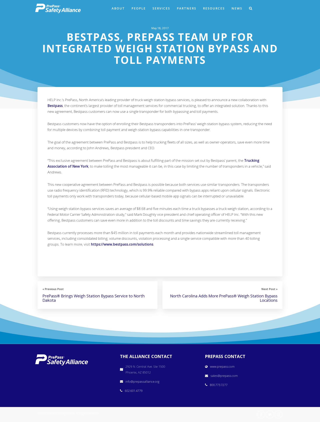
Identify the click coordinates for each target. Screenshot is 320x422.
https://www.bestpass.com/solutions (122, 244)
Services (161, 8)
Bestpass (55, 105)
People (139, 8)
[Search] (251, 8)
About (118, 8)
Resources (214, 8)
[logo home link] (58, 8)
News (237, 8)
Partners (186, 8)
